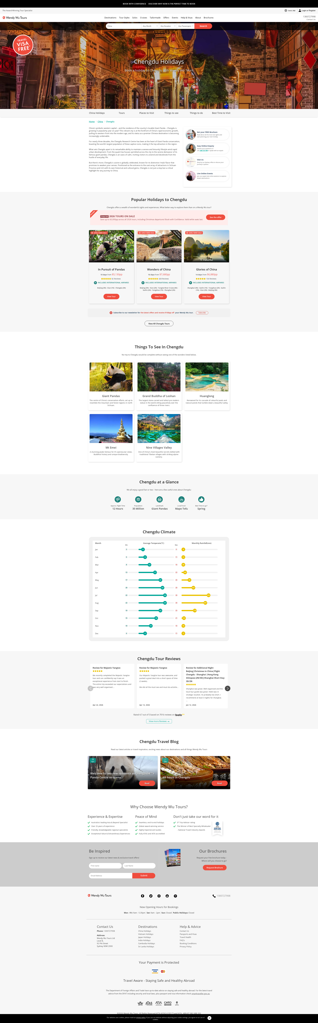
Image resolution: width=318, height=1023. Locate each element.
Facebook (142, 896)
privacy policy (141, 1017)
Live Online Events (205, 173)
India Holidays (144, 940)
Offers (166, 17)
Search (203, 26)
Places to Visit (146, 112)
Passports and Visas (188, 934)
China (100, 121)
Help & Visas (187, 17)
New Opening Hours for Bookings (159, 907)
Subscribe (202, 313)
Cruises (143, 17)
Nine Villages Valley (159, 447)
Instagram (159, 896)
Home (92, 121)
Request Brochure (215, 867)
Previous (90, 688)
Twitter (150, 896)
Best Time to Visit (221, 112)
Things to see (171, 112)
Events (175, 17)
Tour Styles (124, 17)
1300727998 (309, 16)
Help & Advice (190, 926)
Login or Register (309, 10)
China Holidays (97, 112)
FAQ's (182, 940)
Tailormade (155, 17)
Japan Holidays (144, 937)
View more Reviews (158, 721)
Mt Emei (111, 447)
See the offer (215, 217)
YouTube (167, 896)
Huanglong (207, 396)
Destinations (110, 17)
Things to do (196, 112)
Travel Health (185, 937)
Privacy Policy (186, 946)
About (198, 17)
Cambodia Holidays (146, 943)
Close (209, 1018)
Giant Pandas (111, 396)
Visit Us (200, 160)
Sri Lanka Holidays (146, 946)
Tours (122, 112)
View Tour (111, 296)
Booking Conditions (188, 943)
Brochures (209, 17)
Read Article (147, 784)
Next (227, 688)
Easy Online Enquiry (205, 146)
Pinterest (175, 896)
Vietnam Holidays (145, 934)
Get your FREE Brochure (207, 132)
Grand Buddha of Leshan (159, 396)
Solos (134, 17)
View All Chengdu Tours (159, 323)
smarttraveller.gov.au (201, 993)
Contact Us (311, 19)
